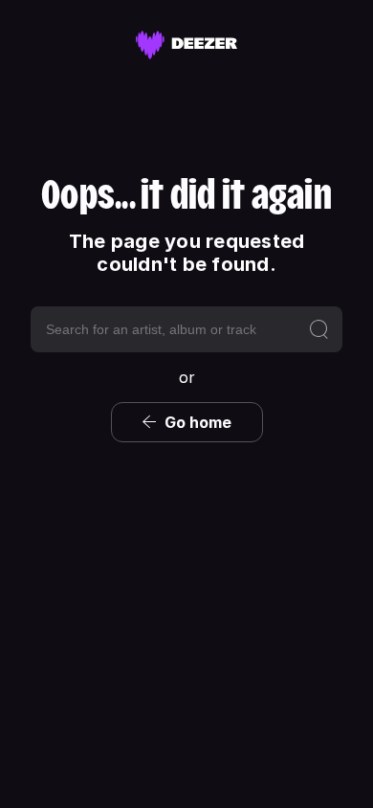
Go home (198, 422)
